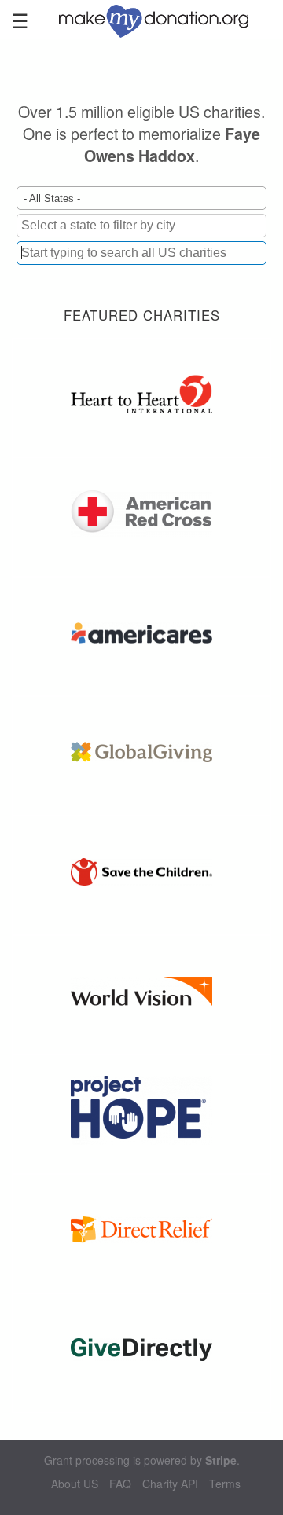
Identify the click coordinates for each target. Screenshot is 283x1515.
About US (74, 1484)
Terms (225, 1484)
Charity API (170, 1484)
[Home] (161, 19)
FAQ (120, 1484)
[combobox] (141, 253)
